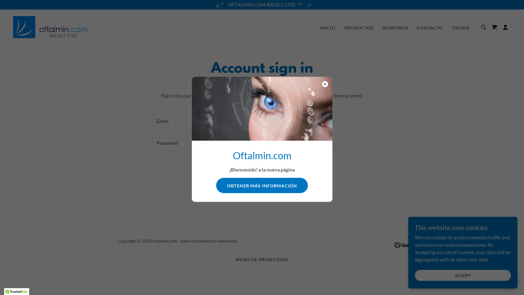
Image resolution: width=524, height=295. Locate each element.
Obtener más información (262, 185)
